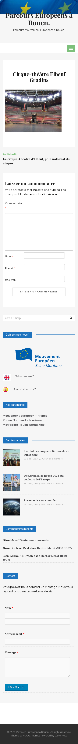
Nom (9, 256)
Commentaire (14, 206)
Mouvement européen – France (25, 415)
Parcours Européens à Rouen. (39, 18)
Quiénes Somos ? (24, 389)
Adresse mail (14, 634)
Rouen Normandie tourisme (22, 420)
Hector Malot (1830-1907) (54, 548)
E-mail (10, 268)
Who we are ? (24, 376)
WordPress (61, 735)
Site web (10, 279)
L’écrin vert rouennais (33, 540)
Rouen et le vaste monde (39, 500)
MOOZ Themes (31, 735)
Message (12, 652)
